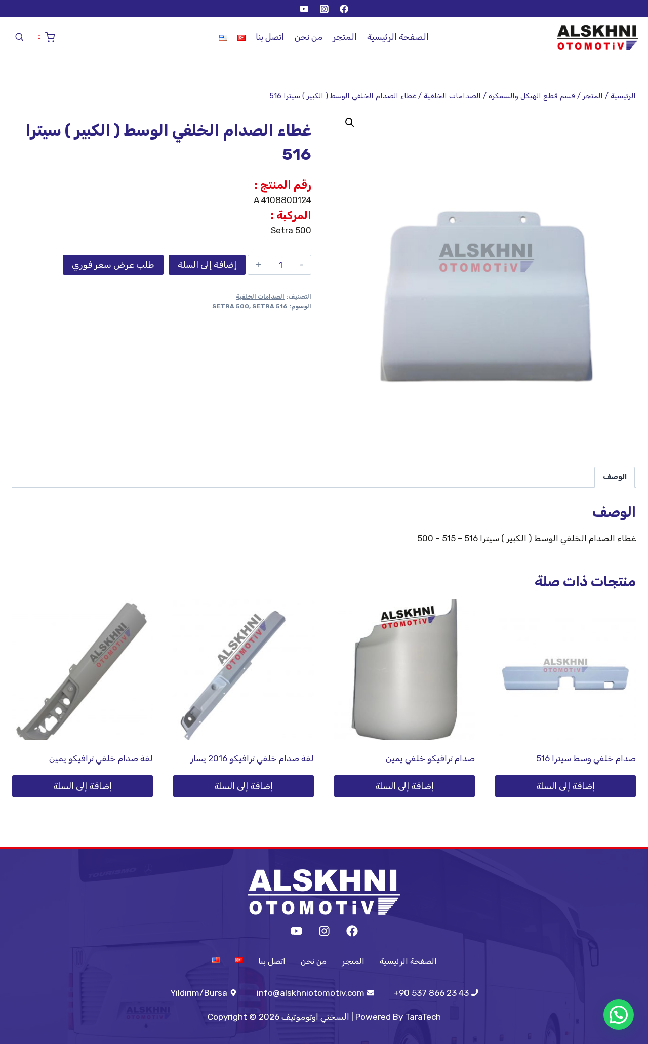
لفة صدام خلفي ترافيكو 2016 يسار (252, 758)
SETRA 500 (230, 306)
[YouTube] (304, 8)
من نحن (308, 37)
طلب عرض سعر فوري (113, 264)
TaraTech (423, 1017)
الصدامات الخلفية (260, 296)
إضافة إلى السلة (207, 264)
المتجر (345, 37)
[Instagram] (324, 8)
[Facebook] (343, 8)
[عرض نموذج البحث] (19, 37)
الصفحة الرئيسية (398, 37)
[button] (350, 122)
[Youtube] (296, 931)
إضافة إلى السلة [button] (565, 786)
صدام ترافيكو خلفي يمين (430, 758)
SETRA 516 (270, 306)
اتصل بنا (270, 37)
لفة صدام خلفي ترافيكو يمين (101, 758)
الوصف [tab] (615, 476)
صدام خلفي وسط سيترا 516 (586, 758)
